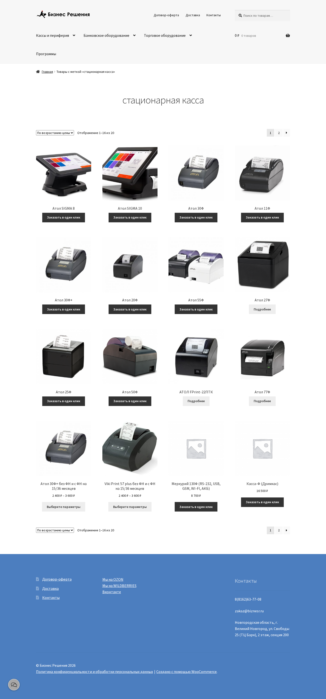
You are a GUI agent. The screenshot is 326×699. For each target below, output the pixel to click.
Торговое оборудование (165, 35)
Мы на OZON (112, 579)
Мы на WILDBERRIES (119, 585)
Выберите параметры (63, 507)
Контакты (213, 15)
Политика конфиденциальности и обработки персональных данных (94, 671)
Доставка (193, 15)
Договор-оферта (166, 15)
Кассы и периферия (52, 35)
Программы (46, 53)
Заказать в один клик (63, 217)
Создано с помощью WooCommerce (186, 671)
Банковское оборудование (106, 35)
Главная (47, 71)
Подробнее (262, 309)
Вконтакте (111, 591)
